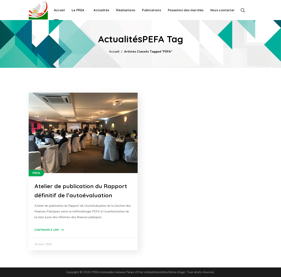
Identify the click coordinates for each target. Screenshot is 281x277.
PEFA (36, 173)
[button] (242, 10)
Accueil (114, 51)
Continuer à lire (46, 230)
